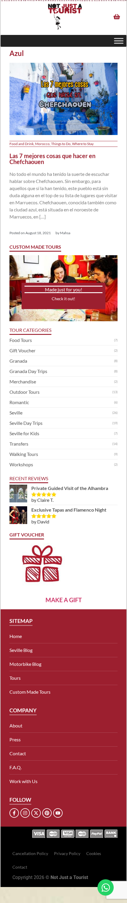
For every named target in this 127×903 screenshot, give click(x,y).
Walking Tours (23, 454)
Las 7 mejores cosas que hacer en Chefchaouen (52, 158)
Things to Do (61, 144)
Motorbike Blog (25, 664)
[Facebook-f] (14, 813)
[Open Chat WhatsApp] (105, 887)
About (15, 725)
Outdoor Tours (24, 392)
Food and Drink (21, 144)
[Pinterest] (47, 813)
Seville (15, 412)
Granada (18, 361)
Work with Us (23, 781)
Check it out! (63, 298)
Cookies (93, 853)
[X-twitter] (36, 813)
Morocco (42, 144)
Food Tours (20, 340)
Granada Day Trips (28, 371)
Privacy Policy (67, 853)
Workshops (21, 464)
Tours (15, 678)
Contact (17, 753)
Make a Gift (63, 599)
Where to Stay (83, 144)
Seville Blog (20, 650)
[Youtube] (58, 813)
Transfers (18, 443)
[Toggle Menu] (118, 41)
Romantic (19, 402)
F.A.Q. (15, 767)
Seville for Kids (24, 433)
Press (15, 739)
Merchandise (22, 381)
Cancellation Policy (30, 853)
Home (15, 636)
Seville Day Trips (26, 423)
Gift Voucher (22, 350)
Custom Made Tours (30, 692)
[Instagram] (25, 813)
